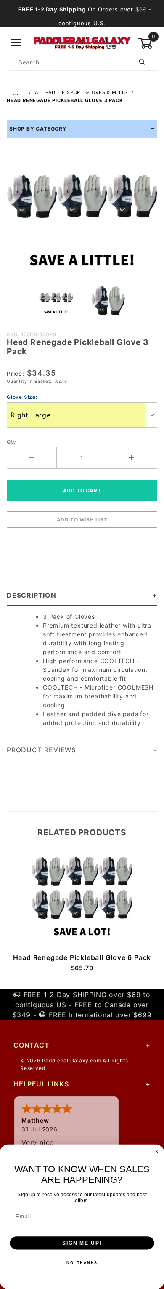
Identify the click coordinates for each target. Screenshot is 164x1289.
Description (31, 595)
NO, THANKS (82, 1263)
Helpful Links (41, 1084)
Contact (31, 1045)
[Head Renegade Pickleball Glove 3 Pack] (82, 214)
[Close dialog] (157, 1152)
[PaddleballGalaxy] (82, 42)
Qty (11, 442)
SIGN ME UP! (82, 1243)
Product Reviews (41, 750)
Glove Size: (22, 397)
